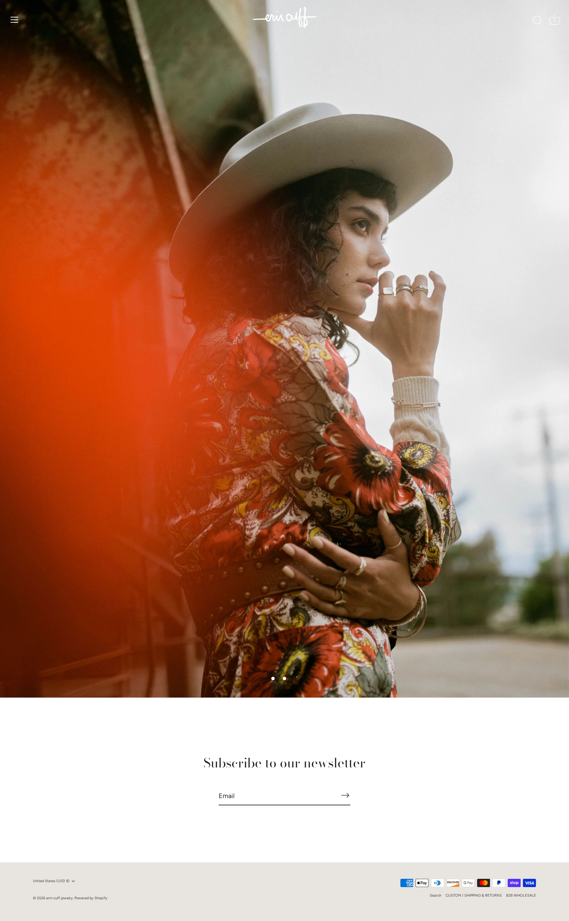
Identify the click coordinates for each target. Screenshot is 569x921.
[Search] (537, 21)
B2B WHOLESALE (521, 895)
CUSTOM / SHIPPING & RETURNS (474, 895)
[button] (273, 678)
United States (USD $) (51, 881)
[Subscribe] (345, 795)
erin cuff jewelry (59, 898)
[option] (284, 349)
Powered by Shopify (90, 898)
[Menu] (14, 20)
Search (435, 895)
